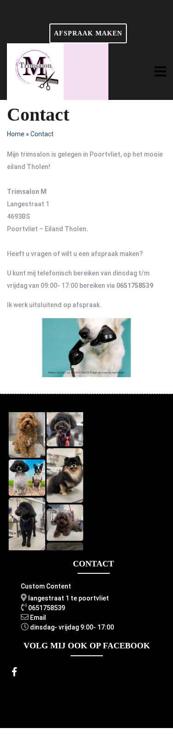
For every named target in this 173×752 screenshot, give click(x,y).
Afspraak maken (88, 33)
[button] (160, 71)
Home (15, 134)
